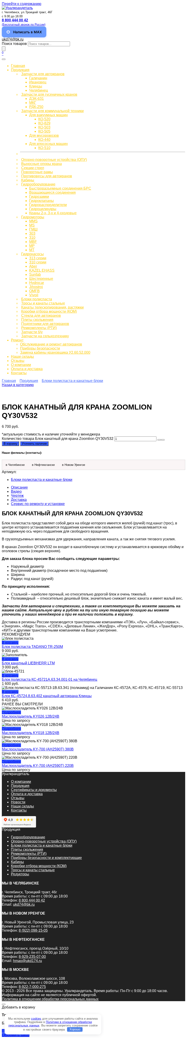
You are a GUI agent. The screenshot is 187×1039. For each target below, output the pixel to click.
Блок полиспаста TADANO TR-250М (32, 647)
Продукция (20, 70)
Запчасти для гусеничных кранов (49, 94)
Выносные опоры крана (41, 164)
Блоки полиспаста (36, 299)
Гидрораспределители (48, 205)
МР (32, 246)
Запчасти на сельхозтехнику (45, 336)
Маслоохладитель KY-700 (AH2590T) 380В (38, 749)
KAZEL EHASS (42, 270)
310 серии (37, 262)
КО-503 (44, 127)
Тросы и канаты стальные (43, 303)
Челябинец (38, 90)
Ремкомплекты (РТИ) (39, 328)
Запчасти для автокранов (43, 74)
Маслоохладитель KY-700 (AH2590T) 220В (38, 766)
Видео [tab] (16, 491)
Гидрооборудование (38, 184)
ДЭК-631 (36, 99)
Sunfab (35, 274)
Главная (18, 66)
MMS (33, 221)
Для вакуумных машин (48, 115)
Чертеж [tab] (17, 496)
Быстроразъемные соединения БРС (60, 188)
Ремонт (17, 340)
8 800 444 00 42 (32, 900)
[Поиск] (3, 48)
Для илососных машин (48, 144)
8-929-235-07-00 (32, 957)
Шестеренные (41, 279)
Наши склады (22, 356)
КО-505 (44, 131)
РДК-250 (36, 107)
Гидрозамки (39, 197)
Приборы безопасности (40, 348)
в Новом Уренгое (73, 465)
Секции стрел (32, 168)
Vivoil (33, 295)
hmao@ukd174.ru (27, 961)
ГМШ (33, 229)
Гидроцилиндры (42, 209)
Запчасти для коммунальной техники (52, 111)
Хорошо (75, 1029)
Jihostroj (36, 287)
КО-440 (44, 140)
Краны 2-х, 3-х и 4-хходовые (53, 213)
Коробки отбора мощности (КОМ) (49, 311)
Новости (18, 802)
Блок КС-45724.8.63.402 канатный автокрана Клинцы (47, 696)
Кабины (27, 180)
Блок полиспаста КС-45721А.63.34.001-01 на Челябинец (49, 679)
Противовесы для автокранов (46, 176)
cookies (36, 1018)
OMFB (34, 291)
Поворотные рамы (37, 172)
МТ (31, 250)
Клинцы (35, 86)
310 (32, 238)
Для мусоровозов (44, 135)
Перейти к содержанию (21, 4)
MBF (33, 242)
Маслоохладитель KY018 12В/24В (30, 733)
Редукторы (20, 874)
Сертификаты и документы (34, 790)
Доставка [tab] (19, 500)
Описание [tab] (19, 487)
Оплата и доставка (27, 369)
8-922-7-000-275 (32, 987)
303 (32, 233)
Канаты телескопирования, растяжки (52, 307)
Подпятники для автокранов (45, 324)
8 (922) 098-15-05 (33, 930)
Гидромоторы (32, 217)
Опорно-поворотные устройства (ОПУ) (54, 160)
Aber (33, 266)
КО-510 (44, 148)
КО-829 (44, 123)
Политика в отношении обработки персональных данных (50, 999)
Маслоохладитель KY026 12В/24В (30, 716)
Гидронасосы (32, 254)
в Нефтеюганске (43, 465)
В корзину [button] (10, 643)
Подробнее (11, 712)
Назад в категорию (18, 385)
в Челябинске (15, 465)
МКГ (32, 103)
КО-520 (44, 119)
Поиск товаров (14, 44)
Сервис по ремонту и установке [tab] (38, 504)
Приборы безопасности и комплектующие (46, 858)
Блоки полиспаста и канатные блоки (72, 381)
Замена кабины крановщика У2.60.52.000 (55, 352)
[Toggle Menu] (3, 59)
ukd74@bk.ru (12, 39)
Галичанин (38, 78)
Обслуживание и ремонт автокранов (51, 344)
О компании (21, 365)
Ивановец (37, 82)
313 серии (37, 258)
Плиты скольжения (37, 320)
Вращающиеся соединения (52, 192)
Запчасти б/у (32, 332)
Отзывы (17, 361)
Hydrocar (36, 283)
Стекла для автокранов (41, 315)
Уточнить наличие (34, 443)
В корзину (10, 443)
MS (32, 225)
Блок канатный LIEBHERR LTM (28, 663)
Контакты (19, 373)
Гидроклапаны (41, 201)
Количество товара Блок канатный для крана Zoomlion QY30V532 (57, 439)
